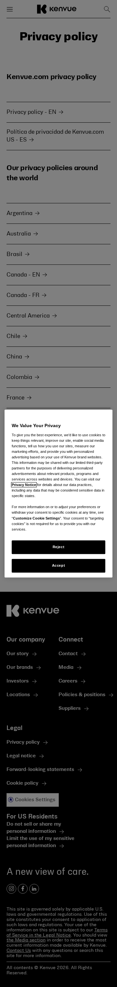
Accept (58, 565)
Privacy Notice (24, 485)
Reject (58, 547)
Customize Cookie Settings (36, 518)
